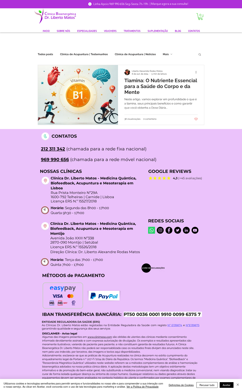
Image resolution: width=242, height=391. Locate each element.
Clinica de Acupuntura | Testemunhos (84, 54)
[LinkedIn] (186, 230)
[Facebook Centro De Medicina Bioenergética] (168, 230)
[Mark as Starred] (150, 178)
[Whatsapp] (151, 230)
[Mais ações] (197, 72)
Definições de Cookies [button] (181, 385)
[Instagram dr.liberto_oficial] (160, 230)
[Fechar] (238, 385)
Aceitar (226, 385)
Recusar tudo (207, 385)
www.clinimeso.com (100, 337)
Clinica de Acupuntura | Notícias (135, 54)
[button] (200, 16)
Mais (166, 54)
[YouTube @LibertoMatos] (195, 230)
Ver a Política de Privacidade (142, 386)
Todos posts (45, 54)
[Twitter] (177, 230)
